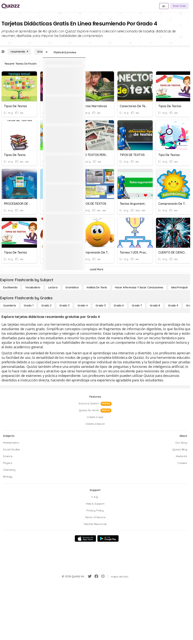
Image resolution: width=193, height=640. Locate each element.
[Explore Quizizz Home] (11, 6)
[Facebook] (96, 576)
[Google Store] (108, 538)
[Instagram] (103, 576)
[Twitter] (90, 576)
